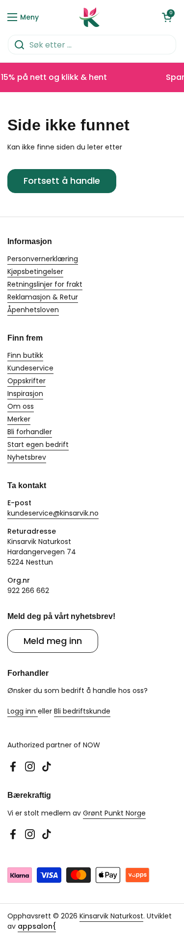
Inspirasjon (25, 393)
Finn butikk (25, 355)
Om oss (20, 406)
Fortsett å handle (62, 180)
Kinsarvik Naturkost (111, 916)
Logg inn (22, 711)
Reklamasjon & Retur (42, 297)
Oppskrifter (26, 381)
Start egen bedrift (38, 444)
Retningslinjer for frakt (44, 284)
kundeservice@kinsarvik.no (53, 513)
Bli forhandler (29, 432)
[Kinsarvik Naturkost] (89, 17)
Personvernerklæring (42, 259)
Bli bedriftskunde (82, 711)
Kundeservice (30, 368)
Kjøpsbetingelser (35, 271)
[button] (167, 17)
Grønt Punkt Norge (114, 813)
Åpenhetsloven (33, 310)
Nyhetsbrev (26, 457)
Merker (18, 419)
